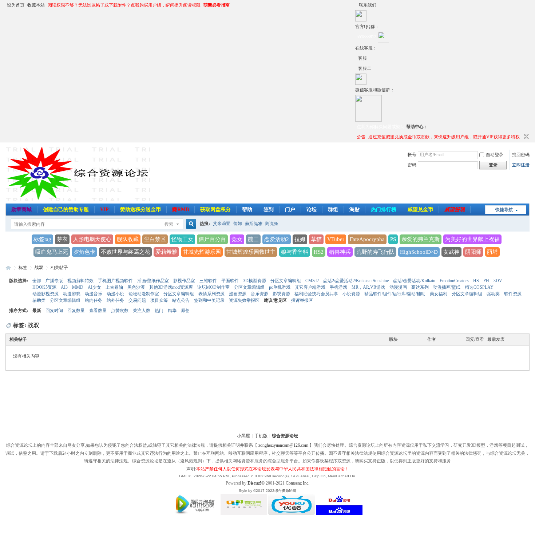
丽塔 (492, 252)
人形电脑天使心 (92, 239)
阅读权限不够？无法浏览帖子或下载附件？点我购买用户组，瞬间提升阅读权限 (124, 5)
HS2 (319, 252)
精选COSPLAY (479, 287)
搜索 (169, 224)
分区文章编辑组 (285, 280)
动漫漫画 (398, 287)
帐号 (412, 154)
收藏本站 (36, 5)
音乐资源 (259, 293)
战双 (39, 267)
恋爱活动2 (276, 239)
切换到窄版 (525, 137)
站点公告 (181, 300)
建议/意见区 (275, 300)
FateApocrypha (367, 239)
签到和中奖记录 (209, 300)
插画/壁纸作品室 (153, 280)
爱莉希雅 (166, 252)
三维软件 (208, 280)
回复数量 (76, 310)
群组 (333, 209)
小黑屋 (243, 435)
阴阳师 (473, 252)
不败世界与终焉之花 (125, 252)
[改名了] (356, 58)
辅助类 (38, 300)
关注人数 (141, 310)
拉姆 (299, 239)
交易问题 (137, 300)
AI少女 (94, 287)
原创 (185, 310)
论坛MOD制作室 (213, 287)
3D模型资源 (254, 280)
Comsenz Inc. (297, 483)
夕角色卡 (84, 252)
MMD (77, 287)
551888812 (366, 36)
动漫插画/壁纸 (446, 287)
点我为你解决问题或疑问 (381, 126)
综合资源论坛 (8, 267)
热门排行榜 (383, 209)
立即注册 (521, 164)
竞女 (236, 239)
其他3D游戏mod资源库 (171, 287)
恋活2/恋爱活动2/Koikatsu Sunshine (356, 280)
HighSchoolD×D (419, 252)
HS (476, 280)
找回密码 (521, 154)
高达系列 (420, 287)
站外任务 (115, 300)
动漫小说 (115, 293)
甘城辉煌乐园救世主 (251, 252)
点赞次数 (119, 310)
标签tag (42, 239)
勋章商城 (21, 209)
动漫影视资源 (45, 293)
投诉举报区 (302, 300)
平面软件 (230, 280)
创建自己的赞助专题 (66, 209)
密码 (412, 164)
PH (486, 280)
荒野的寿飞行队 (375, 252)
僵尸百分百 (212, 239)
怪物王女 (182, 239)
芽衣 (62, 239)
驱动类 (493, 293)
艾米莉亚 (221, 223)
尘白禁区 (155, 239)
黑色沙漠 (136, 287)
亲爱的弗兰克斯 (420, 239)
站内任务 (93, 300)
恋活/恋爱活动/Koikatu (414, 280)
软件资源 (513, 293)
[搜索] (190, 224)
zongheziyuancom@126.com (283, 445)
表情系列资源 (211, 293)
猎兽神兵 (340, 252)
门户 (290, 209)
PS (393, 239)
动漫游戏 (71, 293)
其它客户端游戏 (310, 287)
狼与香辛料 (294, 252)
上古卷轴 (114, 287)
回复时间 (54, 310)
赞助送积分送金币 (140, 209)
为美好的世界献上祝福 (472, 239)
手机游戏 (338, 287)
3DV (498, 280)
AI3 (64, 287)
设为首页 (15, 5)
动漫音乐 (93, 293)
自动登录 (494, 154)
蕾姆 (237, 223)
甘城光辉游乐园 (202, 252)
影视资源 (281, 293)
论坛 (311, 209)
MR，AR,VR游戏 (368, 287)
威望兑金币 (420, 209)
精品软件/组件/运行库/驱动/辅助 (394, 293)
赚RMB (180, 209)
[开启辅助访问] (357, 5)
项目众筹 (159, 300)
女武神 (451, 252)
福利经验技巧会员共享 (316, 293)
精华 (172, 310)
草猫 (316, 239)
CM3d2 (312, 280)
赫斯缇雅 (253, 223)
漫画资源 (237, 293)
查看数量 (98, 310)
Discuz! (254, 483)
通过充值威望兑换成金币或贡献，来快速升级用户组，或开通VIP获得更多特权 (444, 136)
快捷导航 (504, 209)
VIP (104, 209)
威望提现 (454, 209)
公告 (361, 136)
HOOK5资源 (44, 287)
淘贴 (354, 209)
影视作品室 (184, 280)
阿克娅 (271, 223)
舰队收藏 (128, 239)
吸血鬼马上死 (51, 252)
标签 (23, 267)
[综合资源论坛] (356, 68)
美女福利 (438, 293)
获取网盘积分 (215, 209)
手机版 (261, 435)
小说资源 (351, 293)
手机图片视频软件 (115, 280)
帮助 (247, 209)
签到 (268, 209)
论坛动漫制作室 (143, 293)
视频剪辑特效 (80, 280)
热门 (159, 310)
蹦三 (253, 239)
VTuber (335, 239)
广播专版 (54, 280)
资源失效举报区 (244, 300)
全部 (36, 280)
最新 (36, 310)
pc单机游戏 (279, 287)
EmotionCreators (454, 280)
